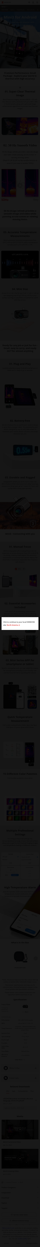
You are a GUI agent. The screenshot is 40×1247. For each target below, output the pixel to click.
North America (12, 625)
